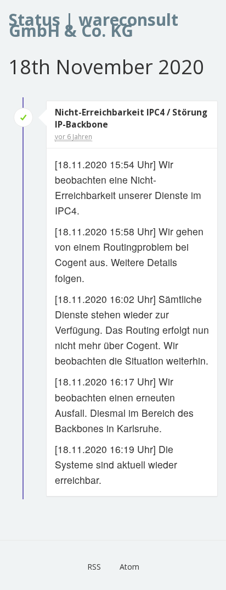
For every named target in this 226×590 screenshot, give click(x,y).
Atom (129, 566)
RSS (94, 566)
